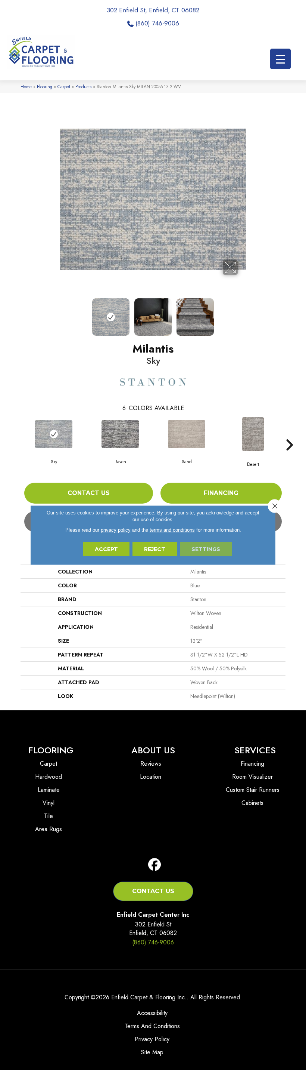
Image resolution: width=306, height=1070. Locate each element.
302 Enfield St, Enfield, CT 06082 (153, 10)
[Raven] (120, 434)
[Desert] (253, 434)
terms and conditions (172, 530)
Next (242, 313)
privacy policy (116, 530)
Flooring (44, 86)
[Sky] (54, 434)
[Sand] (186, 434)
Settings (205, 549)
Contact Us (89, 492)
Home (26, 86)
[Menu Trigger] (280, 59)
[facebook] (155, 865)
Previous (63, 313)
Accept (106, 549)
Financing (221, 492)
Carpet (63, 86)
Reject (154, 549)
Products (83, 86)
